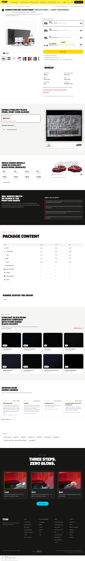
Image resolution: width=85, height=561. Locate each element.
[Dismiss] (17, 556)
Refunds (71, 532)
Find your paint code (33, 2)
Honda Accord (31, 437)
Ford (40, 532)
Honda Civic (16, 437)
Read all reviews (6, 419)
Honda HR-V (39, 437)
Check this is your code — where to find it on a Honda (55, 90)
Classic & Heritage (28, 530)
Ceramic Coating (24, 2)
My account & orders (59, 522)
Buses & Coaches (28, 537)
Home (3, 6)
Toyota (40, 527)
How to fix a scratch (59, 530)
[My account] (68, 2)
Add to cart (63, 52)
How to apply (43, 2)
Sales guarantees (58, 540)
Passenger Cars (27, 524)
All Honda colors (78, 328)
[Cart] (72, 2)
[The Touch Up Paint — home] (5, 2)
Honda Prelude (56, 437)
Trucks (25, 535)
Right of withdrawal (74, 527)
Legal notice (72, 522)
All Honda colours (7, 437)
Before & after (58, 537)
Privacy (71, 535)
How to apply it (46, 92)
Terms (71, 524)
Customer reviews (51, 2)
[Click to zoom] (20, 37)
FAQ (58, 2)
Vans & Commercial (28, 532)
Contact (56, 542)
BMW (40, 524)
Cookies (71, 537)
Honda (14, 6)
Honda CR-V (23, 437)
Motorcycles (26, 527)
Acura (5, 299)
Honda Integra (47, 437)
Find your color (78, 2)
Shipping (71, 530)
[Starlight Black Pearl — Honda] (9, 58)
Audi (40, 535)
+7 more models (6, 182)
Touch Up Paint (15, 2)
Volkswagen (41, 522)
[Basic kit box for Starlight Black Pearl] (4, 58)
